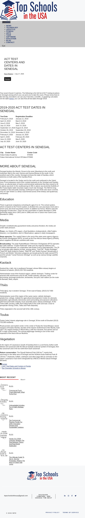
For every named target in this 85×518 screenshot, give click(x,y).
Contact (10, 42)
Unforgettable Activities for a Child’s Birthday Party (17, 407)
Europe (7, 79)
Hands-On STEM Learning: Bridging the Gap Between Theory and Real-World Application (16, 442)
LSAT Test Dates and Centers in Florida (16, 366)
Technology (12, 27)
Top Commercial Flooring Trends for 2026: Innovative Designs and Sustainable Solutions (16, 423)
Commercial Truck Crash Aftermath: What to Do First (17, 392)
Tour (8, 35)
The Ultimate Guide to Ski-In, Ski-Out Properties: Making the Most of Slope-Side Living (17, 460)
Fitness (9, 31)
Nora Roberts (8, 74)
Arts (8, 33)
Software (11, 37)
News (8, 26)
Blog (8, 40)
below (11, 99)
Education (11, 39)
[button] (3, 46)
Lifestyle (10, 29)
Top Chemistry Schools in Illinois (14, 368)
